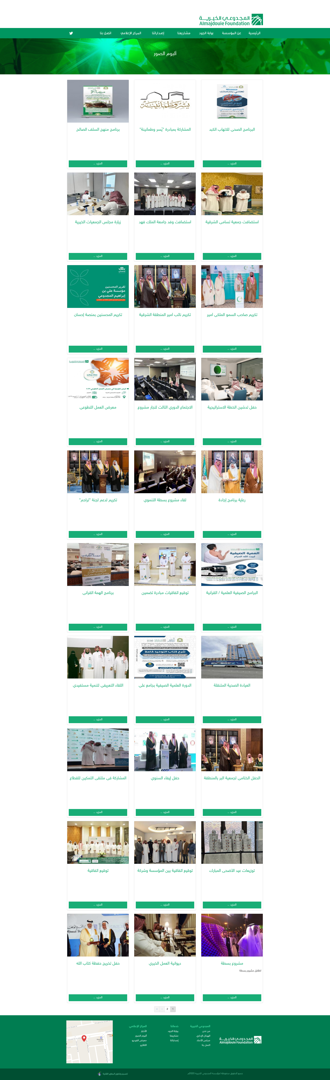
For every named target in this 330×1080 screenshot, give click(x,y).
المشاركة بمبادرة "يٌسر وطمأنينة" (165, 130)
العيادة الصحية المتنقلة (232, 685)
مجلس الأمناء (203, 1040)
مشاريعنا (174, 1035)
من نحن (206, 1031)
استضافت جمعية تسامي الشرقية (232, 222)
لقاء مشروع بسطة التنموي (165, 500)
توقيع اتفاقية (98, 871)
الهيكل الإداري (203, 1035)
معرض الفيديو (139, 1040)
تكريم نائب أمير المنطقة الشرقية (165, 315)
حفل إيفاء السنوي (165, 778)
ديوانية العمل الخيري (165, 964)
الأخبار (144, 1031)
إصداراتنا (174, 1040)
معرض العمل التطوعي (98, 407)
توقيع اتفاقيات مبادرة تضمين (165, 593)
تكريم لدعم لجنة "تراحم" (98, 500)
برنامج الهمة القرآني (98, 593)
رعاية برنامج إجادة (232, 500)
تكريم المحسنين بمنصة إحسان (98, 315)
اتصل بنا (206, 1045)
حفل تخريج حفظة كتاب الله (98, 964)
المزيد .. (232, 163)
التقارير (143, 1045)
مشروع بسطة (232, 964)
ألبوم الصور (141, 1035)
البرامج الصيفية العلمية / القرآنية (232, 593)
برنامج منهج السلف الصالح (98, 130)
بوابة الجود (173, 1031)
